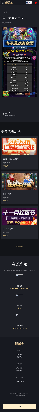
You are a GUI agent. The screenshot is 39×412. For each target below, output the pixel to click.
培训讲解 (19, 368)
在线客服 (19, 370)
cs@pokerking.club (19, 328)
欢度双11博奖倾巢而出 (10, 159)
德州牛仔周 (6, 194)
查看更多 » (5, 166)
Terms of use (19, 381)
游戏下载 (19, 354)
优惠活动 (19, 357)
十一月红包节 (7, 229)
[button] (2, 2)
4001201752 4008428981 (19, 288)
